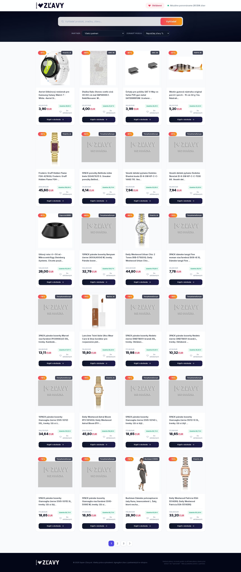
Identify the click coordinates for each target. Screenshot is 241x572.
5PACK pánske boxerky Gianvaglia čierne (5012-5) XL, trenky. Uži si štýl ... (184, 420)
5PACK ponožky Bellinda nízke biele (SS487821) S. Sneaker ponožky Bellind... (97, 176)
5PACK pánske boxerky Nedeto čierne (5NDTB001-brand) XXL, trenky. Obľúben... (141, 338)
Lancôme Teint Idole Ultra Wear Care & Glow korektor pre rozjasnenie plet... (97, 338)
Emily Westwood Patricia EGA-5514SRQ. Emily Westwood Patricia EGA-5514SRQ (184, 501)
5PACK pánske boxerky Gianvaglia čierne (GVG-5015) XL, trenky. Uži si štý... (55, 501)
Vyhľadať (171, 21)
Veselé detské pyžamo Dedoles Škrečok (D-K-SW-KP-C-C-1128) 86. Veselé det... (185, 176)
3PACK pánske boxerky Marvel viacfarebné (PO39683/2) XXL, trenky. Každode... (54, 338)
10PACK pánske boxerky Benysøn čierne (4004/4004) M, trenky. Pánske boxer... (98, 257)
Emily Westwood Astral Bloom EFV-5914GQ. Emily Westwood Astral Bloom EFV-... (96, 420)
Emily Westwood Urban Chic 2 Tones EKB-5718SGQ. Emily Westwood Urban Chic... (140, 257)
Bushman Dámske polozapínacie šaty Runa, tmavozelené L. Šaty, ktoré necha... (142, 501)
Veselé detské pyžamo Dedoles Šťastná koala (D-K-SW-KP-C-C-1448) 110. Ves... (142, 176)
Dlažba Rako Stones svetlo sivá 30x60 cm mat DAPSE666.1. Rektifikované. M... (97, 95)
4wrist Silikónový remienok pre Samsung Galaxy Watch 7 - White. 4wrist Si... (54, 95)
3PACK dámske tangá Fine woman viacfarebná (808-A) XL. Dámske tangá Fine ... (185, 257)
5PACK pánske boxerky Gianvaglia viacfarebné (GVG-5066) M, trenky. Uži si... (97, 501)
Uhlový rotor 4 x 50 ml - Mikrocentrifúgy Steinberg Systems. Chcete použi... (52, 257)
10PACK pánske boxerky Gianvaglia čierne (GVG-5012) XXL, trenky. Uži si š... (53, 420)
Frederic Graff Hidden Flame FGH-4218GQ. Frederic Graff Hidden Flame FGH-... (53, 176)
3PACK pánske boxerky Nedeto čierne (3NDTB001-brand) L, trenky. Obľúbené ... (184, 338)
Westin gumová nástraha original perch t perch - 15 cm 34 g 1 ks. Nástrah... (185, 95)
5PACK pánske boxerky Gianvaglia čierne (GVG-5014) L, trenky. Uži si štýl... (141, 420)
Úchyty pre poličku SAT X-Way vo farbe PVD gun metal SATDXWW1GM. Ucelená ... (142, 95)
